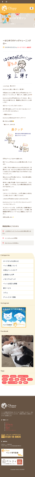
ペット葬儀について (10, 265)
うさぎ (11, 379)
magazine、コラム (23, 376)
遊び (20, 382)
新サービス (7, 288)
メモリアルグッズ (9, 279)
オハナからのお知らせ (11, 261)
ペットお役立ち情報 (10, 283)
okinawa (5, 379)
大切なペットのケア (10, 270)
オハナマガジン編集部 (24, 47)
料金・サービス (9, 425)
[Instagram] (6, 1)
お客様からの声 (8, 274)
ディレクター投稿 (9, 297)
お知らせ (23, 379)
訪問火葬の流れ (9, 424)
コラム (5, 292)
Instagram (5, 376)
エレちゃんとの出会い (12, 243)
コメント (30, 379)
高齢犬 (25, 382)
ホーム (7, 423)
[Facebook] (2, 1)
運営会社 (7, 427)
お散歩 (16, 379)
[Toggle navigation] (31, 8)
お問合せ (7, 428)
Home (12, 23)
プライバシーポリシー (10, 430)
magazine (13, 376)
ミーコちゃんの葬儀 (11, 238)
